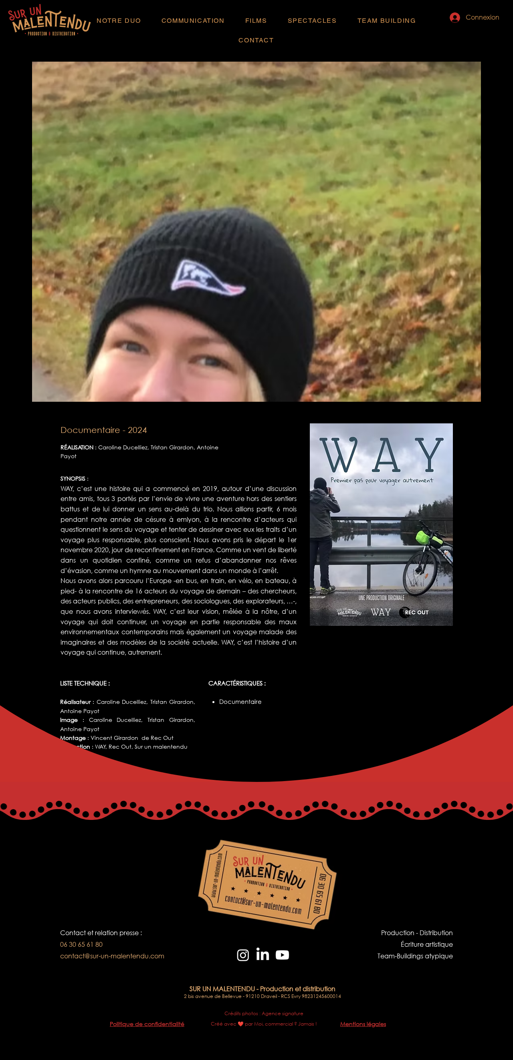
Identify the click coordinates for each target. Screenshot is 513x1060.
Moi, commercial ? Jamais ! (285, 1023)
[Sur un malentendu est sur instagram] (243, 955)
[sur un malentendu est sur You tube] (282, 955)
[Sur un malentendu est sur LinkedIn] (263, 955)
